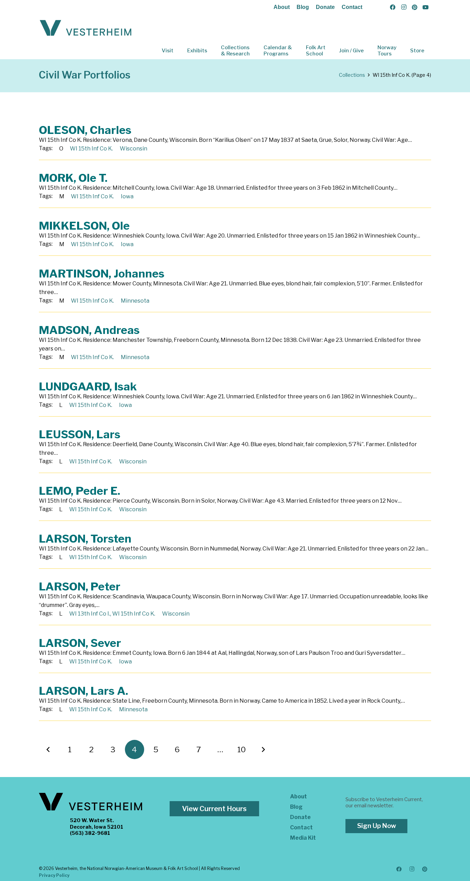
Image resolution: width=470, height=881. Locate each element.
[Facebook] (392, 7)
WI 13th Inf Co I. (89, 613)
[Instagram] (403, 7)
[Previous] (48, 749)
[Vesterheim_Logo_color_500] (85, 28)
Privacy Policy (54, 875)
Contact (352, 7)
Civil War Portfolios (84, 75)
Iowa (127, 196)
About (282, 7)
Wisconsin (133, 148)
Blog (303, 7)
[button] (178, 51)
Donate (325, 7)
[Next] (263, 749)
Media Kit (303, 838)
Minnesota (135, 300)
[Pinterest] (414, 7)
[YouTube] (425, 7)
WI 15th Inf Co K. (91, 148)
